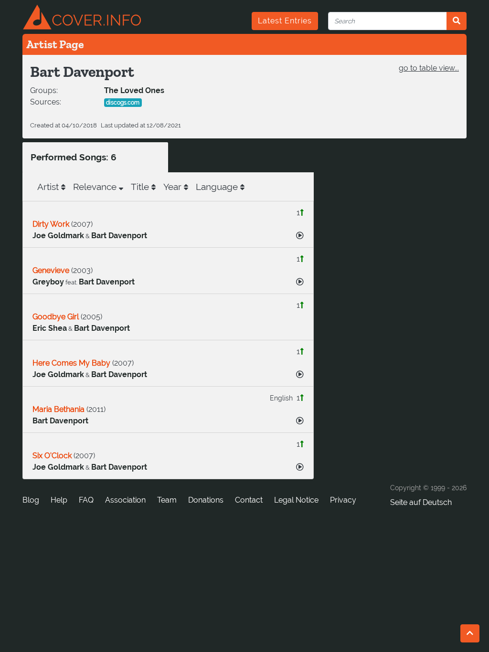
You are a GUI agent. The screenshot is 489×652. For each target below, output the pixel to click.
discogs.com (122, 102)
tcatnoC (249, 500)
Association (125, 500)
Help (59, 500)
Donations (205, 500)
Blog (30, 500)
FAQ (86, 500)
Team (167, 500)
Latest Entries (285, 20)
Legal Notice (296, 500)
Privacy (343, 500)
